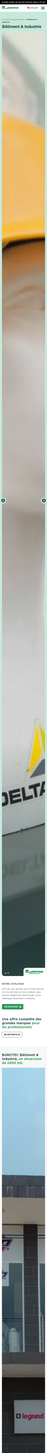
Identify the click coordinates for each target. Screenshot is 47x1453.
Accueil (5, 19)
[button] (43, 8)
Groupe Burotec (18, 19)
